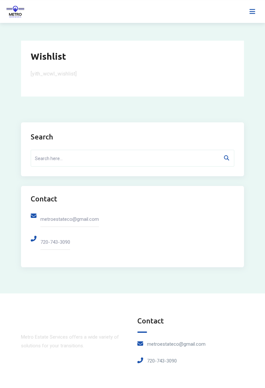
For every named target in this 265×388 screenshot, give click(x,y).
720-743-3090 (55, 242)
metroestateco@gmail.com (69, 219)
